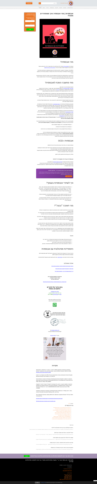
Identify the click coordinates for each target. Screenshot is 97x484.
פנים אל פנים (55, 294)
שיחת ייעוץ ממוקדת (55, 291)
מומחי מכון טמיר (53, 335)
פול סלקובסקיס (62, 115)
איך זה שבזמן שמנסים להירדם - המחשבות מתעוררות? (64, 271)
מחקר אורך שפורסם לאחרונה (68, 88)
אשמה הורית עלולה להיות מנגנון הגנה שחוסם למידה (63, 437)
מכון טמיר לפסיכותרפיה (64, 3)
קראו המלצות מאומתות (55, 330)
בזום (60, 294)
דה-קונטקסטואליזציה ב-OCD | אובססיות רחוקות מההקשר (62, 416)
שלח (30, 29)
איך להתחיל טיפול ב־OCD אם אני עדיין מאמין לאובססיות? (62, 407)
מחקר (58, 89)
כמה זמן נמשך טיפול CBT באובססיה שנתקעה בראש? (63, 412)
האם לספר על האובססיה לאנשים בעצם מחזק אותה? (64, 268)
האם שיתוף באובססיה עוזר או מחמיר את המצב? (63, 411)
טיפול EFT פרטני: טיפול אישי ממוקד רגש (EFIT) (63, 432)
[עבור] (40, 3)
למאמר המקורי (68, 176)
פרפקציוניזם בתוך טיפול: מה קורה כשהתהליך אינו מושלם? (62, 447)
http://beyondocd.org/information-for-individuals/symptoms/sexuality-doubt (49, 398)
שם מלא (33, 19)
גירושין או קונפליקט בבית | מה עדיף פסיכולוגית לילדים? (62, 427)
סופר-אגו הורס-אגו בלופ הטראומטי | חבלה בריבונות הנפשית (61, 442)
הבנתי (37, 482)
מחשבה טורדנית (66, 66)
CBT (69, 403)
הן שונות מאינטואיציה (56, 104)
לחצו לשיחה (29, 3)
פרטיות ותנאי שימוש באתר (67, 470)
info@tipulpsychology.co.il (68, 468)
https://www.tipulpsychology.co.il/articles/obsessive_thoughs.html (54, 281)
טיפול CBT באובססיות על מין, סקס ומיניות (64, 415)
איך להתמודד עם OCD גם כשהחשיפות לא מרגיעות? (63, 408)
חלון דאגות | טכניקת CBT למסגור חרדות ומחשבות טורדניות (62, 410)
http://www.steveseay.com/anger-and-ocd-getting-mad (45, 401)
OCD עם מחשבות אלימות (57, 161)
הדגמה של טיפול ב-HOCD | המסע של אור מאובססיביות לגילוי (61, 417)
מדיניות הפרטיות (43, 482)
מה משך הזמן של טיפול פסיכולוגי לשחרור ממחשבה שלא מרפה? (62, 266)
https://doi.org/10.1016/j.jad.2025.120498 (43, 372)
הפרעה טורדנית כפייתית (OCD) (49, 67)
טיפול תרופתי (59, 257)
